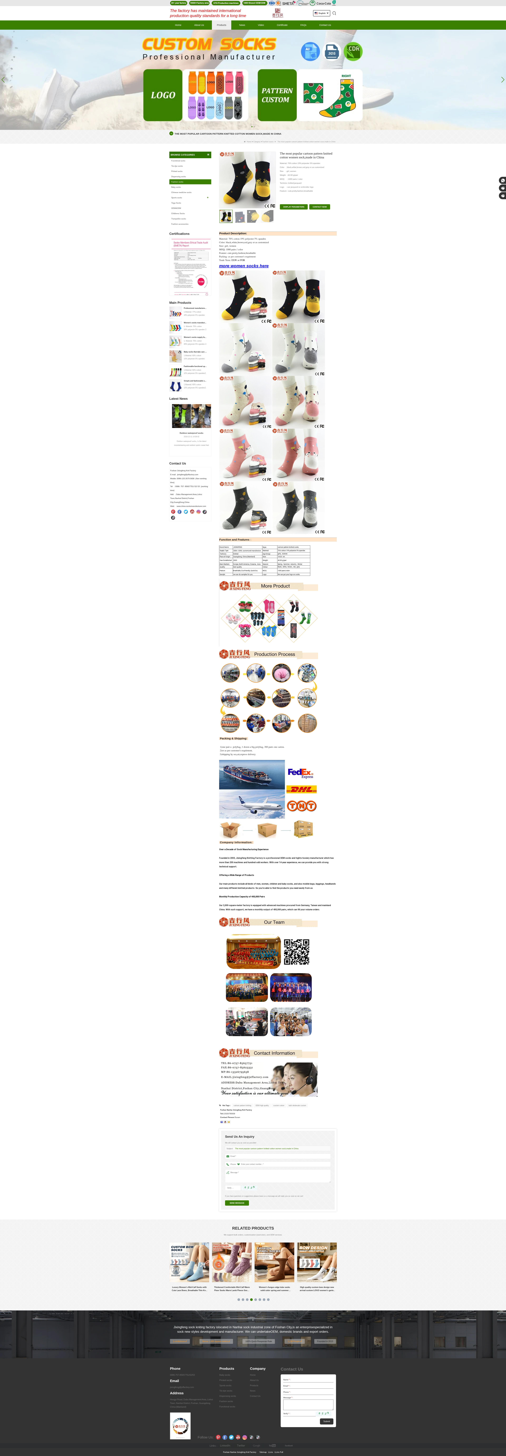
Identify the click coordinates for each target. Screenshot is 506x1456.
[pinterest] (173, 511)
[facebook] (288, 1445)
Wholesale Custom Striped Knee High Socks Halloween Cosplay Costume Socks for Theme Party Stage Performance (281, 1289)
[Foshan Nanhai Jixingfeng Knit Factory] (277, 13)
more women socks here (244, 265)
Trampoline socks (178, 219)
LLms (270, 1452)
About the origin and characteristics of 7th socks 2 (190, 433)
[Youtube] (192, 511)
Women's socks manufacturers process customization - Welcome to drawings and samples (195, 323)
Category (256, 142)
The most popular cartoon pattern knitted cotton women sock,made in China (266, 1148)
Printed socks (177, 171)
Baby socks (176, 187)
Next (210, 262)
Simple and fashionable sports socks (195, 381)
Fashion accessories (179, 224)
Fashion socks (268, 142)
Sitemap (263, 1452)
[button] (251, 126)
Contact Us (325, 25)
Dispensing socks (178, 176)
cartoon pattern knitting (242, 1105)
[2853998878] (225, 1122)
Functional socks (178, 161)
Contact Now (320, 207)
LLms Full (279, 1452)
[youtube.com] (272, 1445)
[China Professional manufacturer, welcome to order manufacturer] (175, 313)
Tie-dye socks (177, 166)
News (242, 25)
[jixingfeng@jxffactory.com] (228, 1122)
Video (261, 25)
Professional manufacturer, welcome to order (195, 308)
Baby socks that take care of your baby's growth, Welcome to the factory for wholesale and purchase (195, 352)
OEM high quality (262, 1105)
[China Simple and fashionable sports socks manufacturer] (175, 385)
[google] (256, 1445)
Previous (170, 262)
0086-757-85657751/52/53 (182, 1375)
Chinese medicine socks (181, 192)
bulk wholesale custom (297, 1105)
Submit (326, 1421)
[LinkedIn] (225, 1445)
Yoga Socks (176, 203)
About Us (199, 25)
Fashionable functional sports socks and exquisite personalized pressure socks (195, 366)
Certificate (282, 25)
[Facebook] (179, 511)
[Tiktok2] (173, 517)
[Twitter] (186, 511)
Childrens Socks (178, 213)
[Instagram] (198, 511)
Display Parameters (293, 207)
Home (178, 25)
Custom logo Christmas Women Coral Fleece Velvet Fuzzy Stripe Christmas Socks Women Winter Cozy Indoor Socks (196, 1289)
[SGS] (190, 266)
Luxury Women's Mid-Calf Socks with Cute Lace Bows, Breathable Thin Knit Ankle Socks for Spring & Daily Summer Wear (324, 1289)
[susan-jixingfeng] (221, 1122)
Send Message (237, 1203)
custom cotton (278, 1105)
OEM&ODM (176, 208)
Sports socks (176, 198)
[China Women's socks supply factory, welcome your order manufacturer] (175, 342)
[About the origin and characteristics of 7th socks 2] (190, 416)
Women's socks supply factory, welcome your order (195, 337)
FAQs (303, 25)
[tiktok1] (205, 511)
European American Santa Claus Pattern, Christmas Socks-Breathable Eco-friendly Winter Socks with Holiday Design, (239, 1289)
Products (221, 25)
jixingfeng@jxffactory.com (182, 1387)
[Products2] (253, 80)
